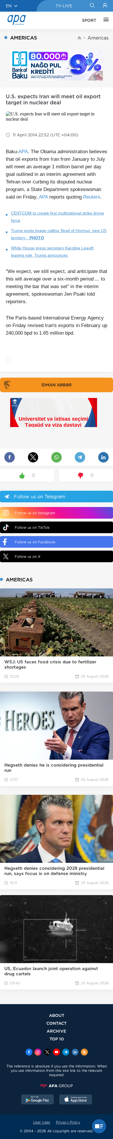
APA (23, 151)
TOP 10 (57, 1038)
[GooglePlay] (37, 1100)
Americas (98, 38)
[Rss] (84, 1053)
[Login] (105, 6)
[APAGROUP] (56, 1085)
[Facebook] (28, 1053)
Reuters (91, 197)
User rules (41, 1122)
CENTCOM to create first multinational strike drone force (57, 217)
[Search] (92, 6)
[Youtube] (56, 1053)
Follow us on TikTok (32, 527)
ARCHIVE (56, 1031)
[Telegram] (65, 1053)
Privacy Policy (68, 1122)
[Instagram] (37, 1053)
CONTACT (56, 1023)
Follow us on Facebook (35, 542)
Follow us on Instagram (35, 513)
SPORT (89, 20)
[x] (47, 1053)
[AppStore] (75, 1100)
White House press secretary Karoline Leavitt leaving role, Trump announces (52, 252)
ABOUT (56, 1015)
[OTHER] (105, 20)
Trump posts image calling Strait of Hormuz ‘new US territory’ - (58, 234)
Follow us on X (28, 556)
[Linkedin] (75, 1053)
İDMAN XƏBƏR (56, 385)
